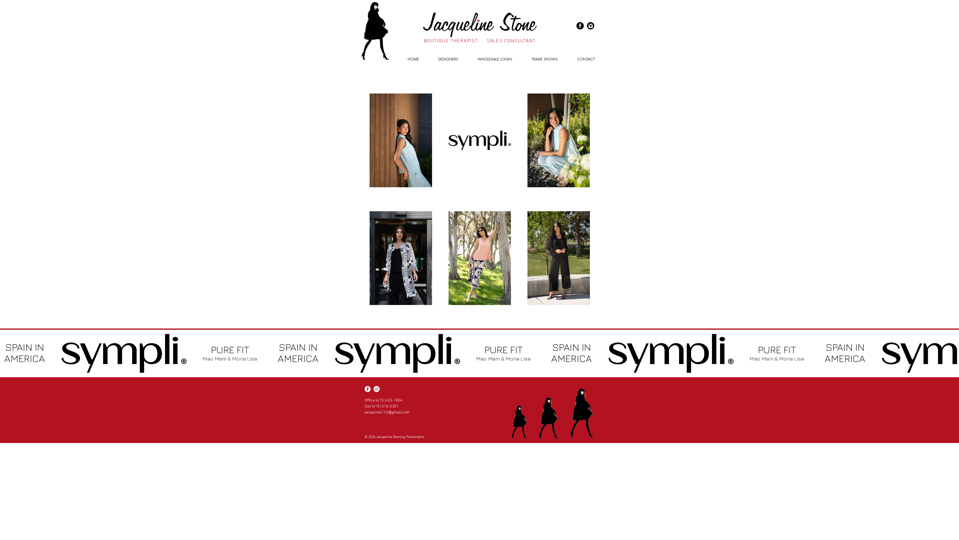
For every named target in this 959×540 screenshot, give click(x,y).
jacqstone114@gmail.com (387, 412)
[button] (442, 59)
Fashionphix (415, 437)
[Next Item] (950, 353)
